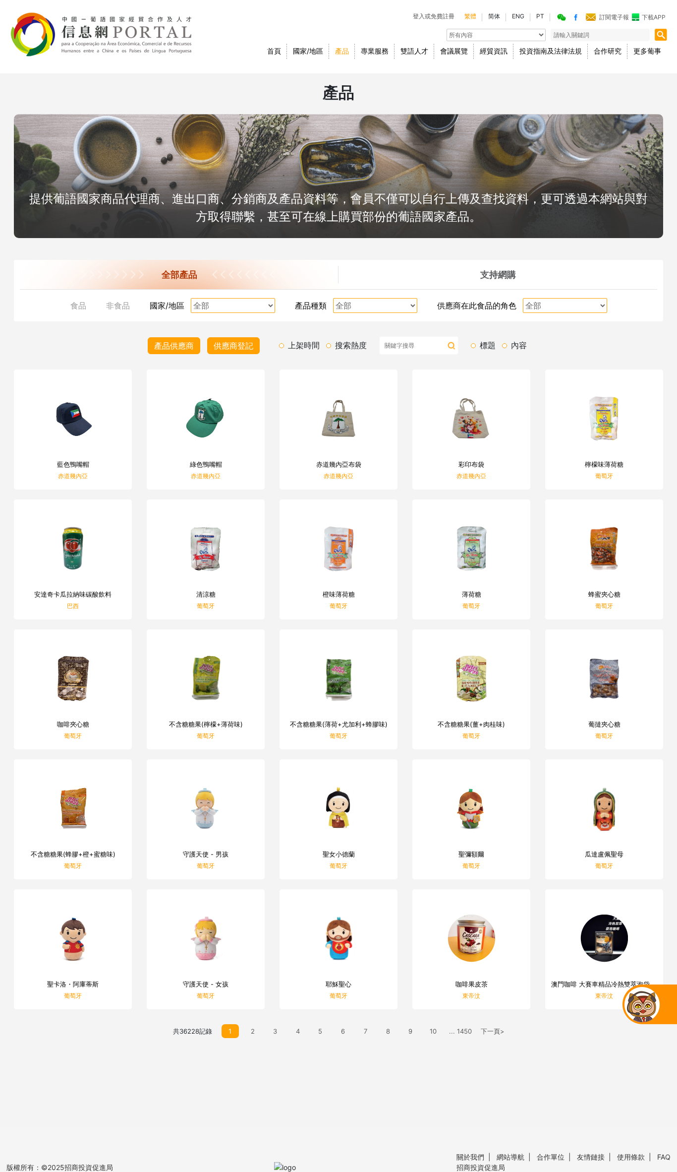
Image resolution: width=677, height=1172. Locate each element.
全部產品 (179, 274)
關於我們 (475, 1157)
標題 (488, 345)
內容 (519, 345)
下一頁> (493, 1031)
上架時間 (304, 345)
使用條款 (635, 1157)
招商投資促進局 (480, 1167)
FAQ (663, 1157)
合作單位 (555, 1157)
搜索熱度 (351, 345)
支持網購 (498, 274)
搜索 (451, 345)
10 (433, 1031)
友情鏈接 (595, 1157)
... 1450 (460, 1031)
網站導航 (515, 1157)
